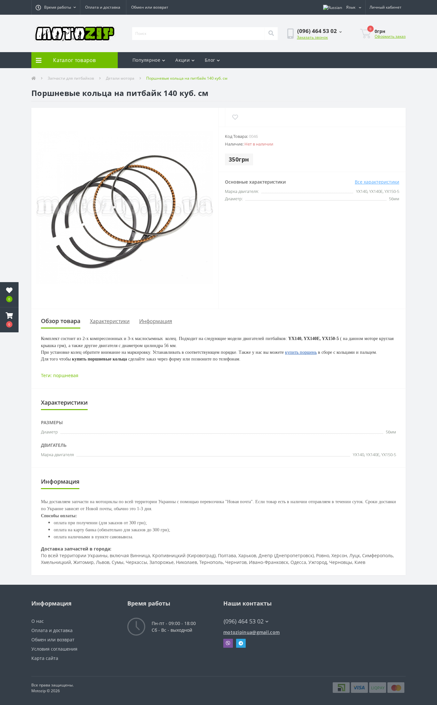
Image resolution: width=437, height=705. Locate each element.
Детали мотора (120, 78)
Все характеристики (377, 182)
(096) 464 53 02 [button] (244, 621)
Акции (182, 60)
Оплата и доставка (102, 7)
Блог (210, 60)
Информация (155, 321)
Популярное (146, 60)
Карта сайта (44, 658)
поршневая (65, 375)
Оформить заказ (390, 36)
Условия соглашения (54, 649)
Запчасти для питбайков (71, 78)
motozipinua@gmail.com (251, 632)
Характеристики (110, 321)
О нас (37, 621)
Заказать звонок (312, 37)
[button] (55, 7)
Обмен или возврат (149, 7)
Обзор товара (60, 321)
